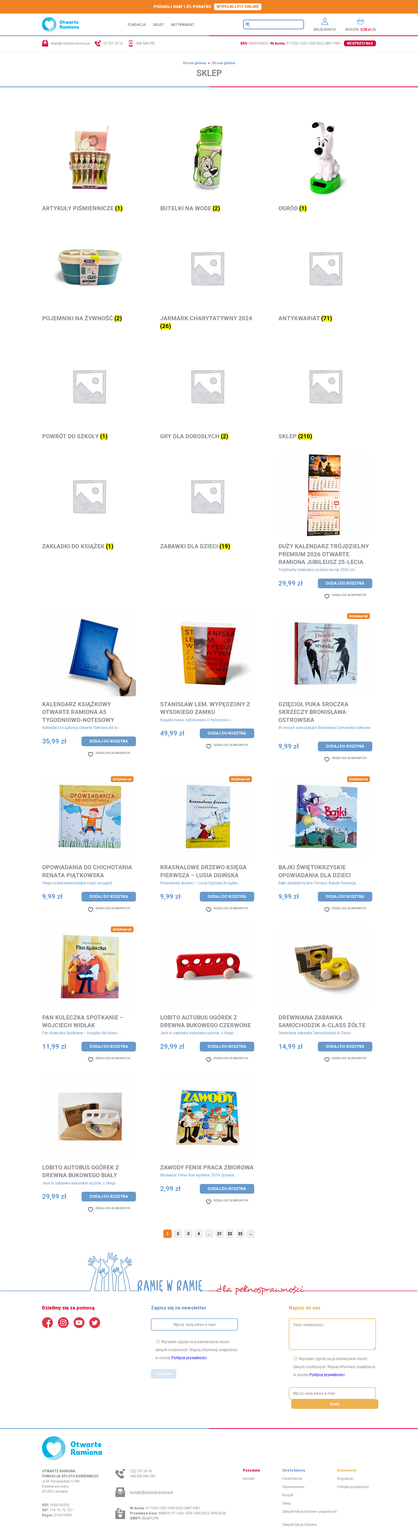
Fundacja (137, 25)
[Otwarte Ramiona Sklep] (60, 24)
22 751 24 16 (113, 43)
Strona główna (194, 63)
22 (230, 1233)
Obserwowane (293, 1487)
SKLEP (158, 25)
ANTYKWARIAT (182, 25)
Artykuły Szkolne (304, 1524)
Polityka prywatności (353, 1487)
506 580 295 (145, 43)
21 (219, 1233)
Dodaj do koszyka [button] (345, 583)
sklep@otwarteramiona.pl (70, 43)
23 (240, 1233)
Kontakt (249, 1478)
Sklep (286, 1503)
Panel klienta (292, 1478)
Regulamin (345, 1478)
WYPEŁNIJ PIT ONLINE (237, 6)
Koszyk (287, 1495)
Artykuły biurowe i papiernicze (314, 1511)
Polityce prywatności (189, 1358)
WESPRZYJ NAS (360, 43)
